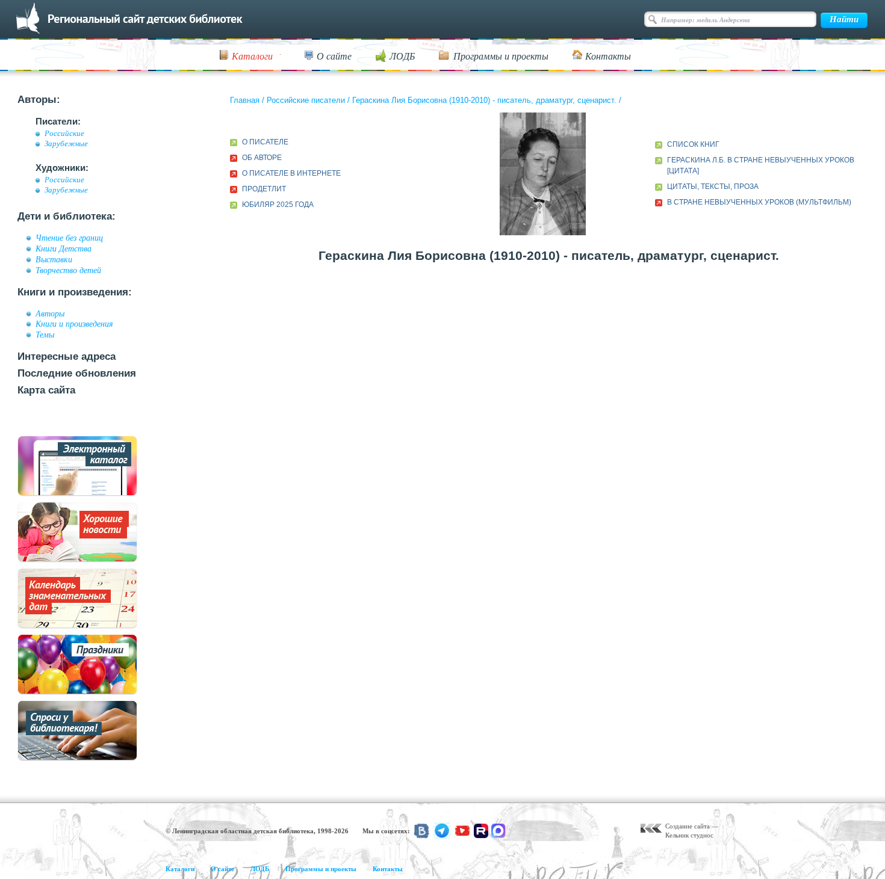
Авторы (50, 313)
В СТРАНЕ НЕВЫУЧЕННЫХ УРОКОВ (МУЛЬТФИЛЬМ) (759, 202)
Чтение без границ (69, 237)
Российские (64, 133)
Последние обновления (76, 373)
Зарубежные (66, 144)
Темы (45, 334)
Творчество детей (68, 270)
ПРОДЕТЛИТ (264, 189)
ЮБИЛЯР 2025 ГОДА (278, 204)
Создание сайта (687, 826)
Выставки (54, 259)
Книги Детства (64, 248)
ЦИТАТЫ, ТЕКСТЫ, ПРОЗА (713, 186)
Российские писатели (306, 100)
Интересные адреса (66, 356)
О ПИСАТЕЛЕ (265, 142)
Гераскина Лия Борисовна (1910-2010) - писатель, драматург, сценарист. (484, 100)
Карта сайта (46, 390)
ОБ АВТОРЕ (262, 157)
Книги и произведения (74, 323)
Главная (244, 100)
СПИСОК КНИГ (693, 144)
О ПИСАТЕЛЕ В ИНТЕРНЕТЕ (291, 173)
